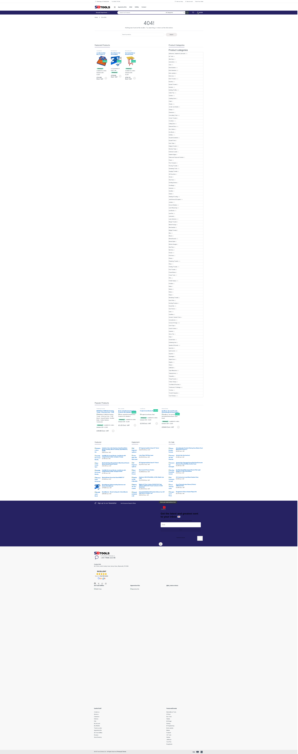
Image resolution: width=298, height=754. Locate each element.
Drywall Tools (172, 140)
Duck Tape (171, 143)
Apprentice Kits (122, 7)
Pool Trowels (172, 269)
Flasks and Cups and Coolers (176, 157)
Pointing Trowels (173, 266)
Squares (171, 353)
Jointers (171, 202)
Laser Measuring (173, 207)
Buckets (171, 87)
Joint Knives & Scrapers (175, 199)
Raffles (137, 7)
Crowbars (171, 121)
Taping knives (172, 373)
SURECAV (171, 367)
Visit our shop (179, 1)
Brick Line (171, 76)
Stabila (168, 718)
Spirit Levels (172, 351)
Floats (170, 160)
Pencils (170, 252)
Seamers (171, 331)
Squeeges (171, 356)
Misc (170, 233)
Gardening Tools (173, 168)
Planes (170, 258)
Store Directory (98, 737)
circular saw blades (173, 106)
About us (96, 714)
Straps (170, 365)
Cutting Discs (172, 123)
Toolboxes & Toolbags (174, 387)
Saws (170, 311)
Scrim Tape (172, 325)
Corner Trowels (173, 118)
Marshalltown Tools (171, 712)
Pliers (170, 264)
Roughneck (169, 744)
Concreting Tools (173, 115)
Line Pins (171, 213)
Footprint (168, 732)
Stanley (168, 737)
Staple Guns (172, 359)
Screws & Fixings (173, 322)
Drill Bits (171, 135)
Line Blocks (99, 50)
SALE (130, 7)
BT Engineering (170, 725)
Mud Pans (171, 247)
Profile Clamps (172, 280)
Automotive (171, 62)
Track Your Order (199, 1)
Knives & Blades (173, 205)
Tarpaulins (171, 376)
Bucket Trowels (173, 84)
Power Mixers (172, 272)
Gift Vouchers (172, 174)
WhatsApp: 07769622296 (103, 1)
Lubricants (171, 216)
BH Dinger (169, 721)
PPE (170, 278)
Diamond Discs (172, 126)
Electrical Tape (172, 149)
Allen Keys (171, 59)
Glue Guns (171, 179)
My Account (190, 1)
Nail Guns (171, 250)
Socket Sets (172, 339)
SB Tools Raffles (98, 732)
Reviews (96, 735)
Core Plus (168, 741)
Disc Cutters (172, 129)
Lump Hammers (172, 219)
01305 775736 (116, 1)
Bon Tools (169, 716)
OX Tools (168, 735)
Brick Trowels (172, 78)
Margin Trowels (173, 221)
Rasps (170, 294)
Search (171, 34)
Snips (170, 336)
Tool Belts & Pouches (174, 384)
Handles (171, 191)
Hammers (171, 188)
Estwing (168, 723)
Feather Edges (172, 154)
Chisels (170, 104)
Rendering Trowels (173, 297)
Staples (171, 362)
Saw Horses (172, 308)
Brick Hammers (172, 70)
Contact (144, 7)
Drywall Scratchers (173, 137)
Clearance (171, 112)
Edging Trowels (173, 146)
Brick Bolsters (114, 50)
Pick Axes (171, 255)
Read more (113, 431)
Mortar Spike (172, 241)
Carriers (171, 95)
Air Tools (171, 56)
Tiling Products (172, 379)
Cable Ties (171, 92)
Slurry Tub (171, 334)
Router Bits (171, 306)
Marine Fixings (172, 224)
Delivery (96, 718)
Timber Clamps (172, 381)
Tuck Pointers (172, 395)
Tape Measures (173, 370)
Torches (171, 390)
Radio (170, 286)
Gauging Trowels (173, 171)
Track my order (98, 728)
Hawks (170, 193)
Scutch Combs (172, 328)
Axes (170, 64)
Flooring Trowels (173, 165)
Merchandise (172, 227)
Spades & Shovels (173, 345)
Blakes (168, 730)
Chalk (170, 101)
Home (96, 17)
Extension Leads (173, 151)
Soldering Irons (172, 342)
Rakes (170, 292)
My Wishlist (97, 725)
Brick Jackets (172, 73)
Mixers (170, 236)
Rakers (170, 289)
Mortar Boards (128, 50)
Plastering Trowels (173, 261)
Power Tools (172, 275)
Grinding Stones (173, 182)
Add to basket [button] (105, 78)
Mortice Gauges (173, 244)
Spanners (171, 348)
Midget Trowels (173, 230)
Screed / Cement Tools (175, 317)
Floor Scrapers (172, 163)
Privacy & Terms (121, 751)
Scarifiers (171, 314)
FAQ (95, 721)
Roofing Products (173, 303)
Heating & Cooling (173, 196)
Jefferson (168, 739)
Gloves (170, 177)
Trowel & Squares (173, 393)
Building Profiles (173, 90)
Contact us (96, 712)
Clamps (170, 109)
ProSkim (171, 283)
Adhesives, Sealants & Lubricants (177, 53)
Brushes (171, 81)
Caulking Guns (172, 98)
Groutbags (171, 185)
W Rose (168, 714)
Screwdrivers (172, 320)
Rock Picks (171, 300)
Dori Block (171, 132)
